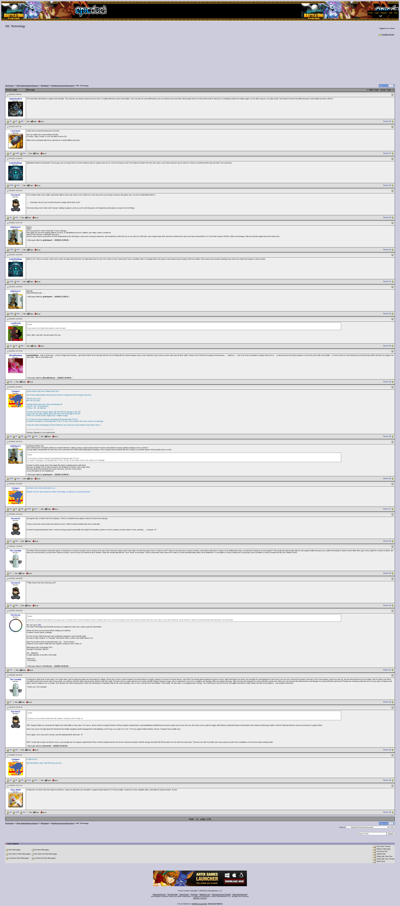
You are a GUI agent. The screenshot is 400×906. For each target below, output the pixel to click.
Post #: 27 (387, 153)
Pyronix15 (15, 195)
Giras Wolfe (15, 790)
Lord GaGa (15, 131)
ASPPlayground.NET (200, 904)
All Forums (9, 85)
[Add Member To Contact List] (33, 121)
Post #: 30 (387, 250)
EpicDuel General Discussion (62, 85)
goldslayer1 (15, 227)
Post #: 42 (387, 702)
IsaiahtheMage (15, 163)
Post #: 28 (387, 185)
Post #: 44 (387, 780)
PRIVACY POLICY (200, 898)
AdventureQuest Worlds (221, 894)
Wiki (39, 625)
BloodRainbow (15, 355)
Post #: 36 (387, 478)
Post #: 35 (387, 436)
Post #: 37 (387, 509)
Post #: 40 (387, 605)
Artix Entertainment (240, 894)
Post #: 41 (387, 670)
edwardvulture (15, 99)
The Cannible (15, 551)
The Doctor (15, 615)
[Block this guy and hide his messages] (41, 121)
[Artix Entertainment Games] (27, 85)
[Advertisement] (200, 59)
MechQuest (184, 894)
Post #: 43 (387, 750)
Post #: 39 (387, 573)
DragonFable (173, 894)
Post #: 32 (387, 314)
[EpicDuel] (45, 85)
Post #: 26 (387, 121)
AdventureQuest (159, 894)
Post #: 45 (387, 812)
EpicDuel (194, 894)
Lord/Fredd (15, 323)
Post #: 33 (387, 346)
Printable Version (388, 34)
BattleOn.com (205, 894)
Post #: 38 (387, 541)
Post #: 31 (387, 282)
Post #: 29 (387, 217)
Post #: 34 (387, 382)
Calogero (16, 391)
